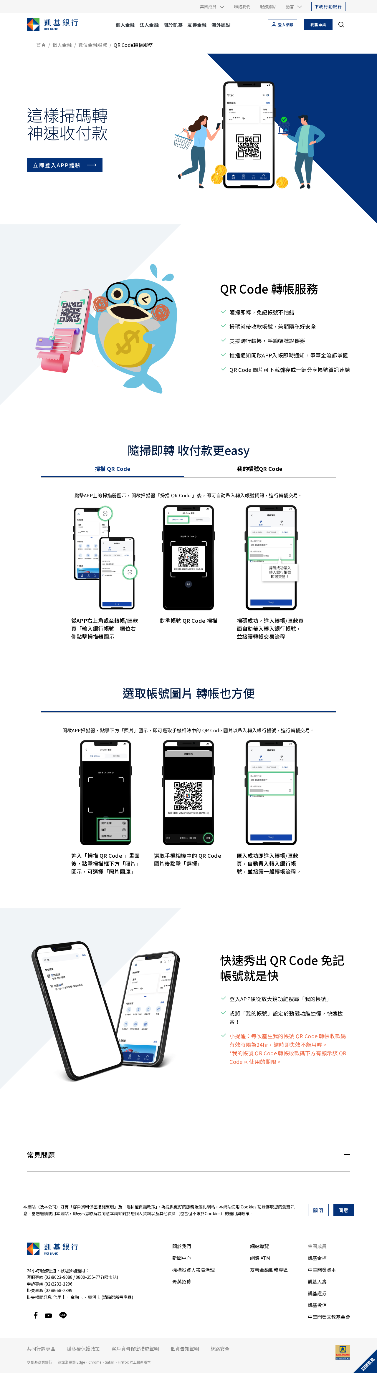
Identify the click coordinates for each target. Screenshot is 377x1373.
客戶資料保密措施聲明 (93, 1207)
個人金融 (125, 24)
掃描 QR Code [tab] (112, 468)
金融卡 (77, 1297)
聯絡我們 (242, 6)
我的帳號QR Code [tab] (259, 468)
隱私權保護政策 (140, 1207)
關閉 (318, 1210)
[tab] (188, 710)
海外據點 (221, 24)
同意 (343, 1210)
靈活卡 (94, 1297)
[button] (212, 6)
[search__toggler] (341, 25)
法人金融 (149, 24)
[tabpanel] (188, 572)
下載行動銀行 (328, 6)
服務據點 (268, 6)
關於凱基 (173, 24)
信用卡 (59, 1297)
